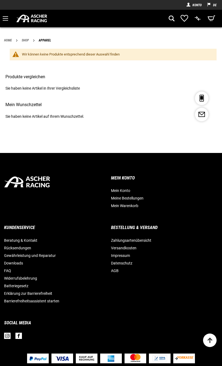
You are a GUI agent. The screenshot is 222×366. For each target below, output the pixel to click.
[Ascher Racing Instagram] (7, 337)
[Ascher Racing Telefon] (201, 98)
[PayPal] (38, 358)
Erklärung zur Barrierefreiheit (28, 293)
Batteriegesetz (16, 286)
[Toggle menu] (5, 18)
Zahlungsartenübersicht (131, 240)
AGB (115, 271)
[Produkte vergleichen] (198, 18)
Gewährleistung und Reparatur (30, 255)
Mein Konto (120, 190)
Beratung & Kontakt (20, 240)
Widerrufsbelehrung (20, 278)
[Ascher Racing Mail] (201, 114)
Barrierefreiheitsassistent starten (31, 301)
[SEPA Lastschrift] (159, 358)
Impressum (120, 255)
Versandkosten (123, 248)
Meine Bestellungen (127, 198)
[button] (209, 5)
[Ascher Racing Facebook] (18, 337)
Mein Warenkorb (124, 206)
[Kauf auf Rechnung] (86, 358)
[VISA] (62, 358)
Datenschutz (121, 263)
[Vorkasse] (184, 358)
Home (8, 40)
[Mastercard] (135, 358)
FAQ (7, 271)
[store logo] (90, 18)
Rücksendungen (17, 248)
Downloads (13, 263)
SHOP (26, 40)
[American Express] (111, 358)
